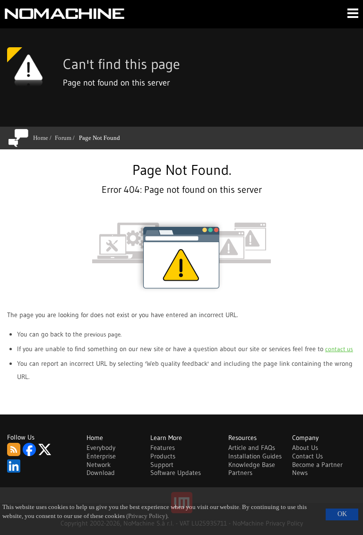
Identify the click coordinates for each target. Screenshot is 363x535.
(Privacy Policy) (146, 516)
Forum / (66, 137)
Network (98, 464)
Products (162, 456)
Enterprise (101, 456)
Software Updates (175, 472)
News (300, 472)
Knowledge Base (251, 464)
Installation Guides (255, 456)
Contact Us (307, 456)
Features (162, 447)
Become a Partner (317, 464)
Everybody (100, 447)
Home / (44, 137)
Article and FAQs (251, 447)
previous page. (102, 334)
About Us (305, 447)
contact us (339, 349)
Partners (240, 472)
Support (161, 464)
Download (100, 472)
